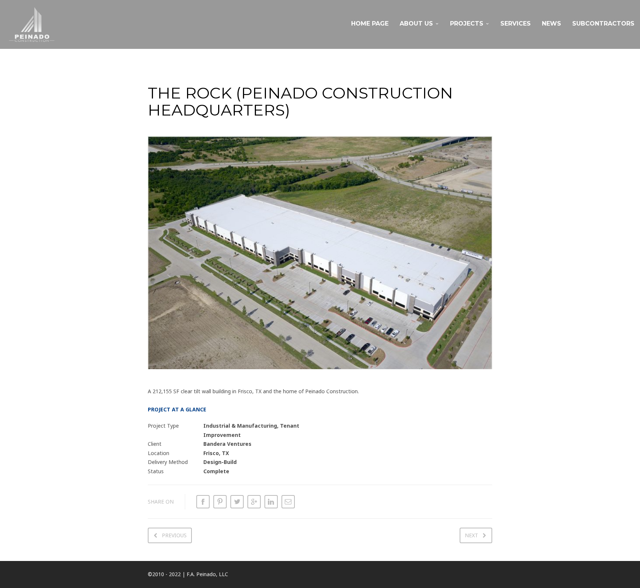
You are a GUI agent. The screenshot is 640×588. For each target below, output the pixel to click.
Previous (174, 535)
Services (515, 23)
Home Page (370, 23)
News (551, 23)
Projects (466, 23)
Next (471, 535)
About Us (416, 23)
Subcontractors (603, 23)
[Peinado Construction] (31, 24)
